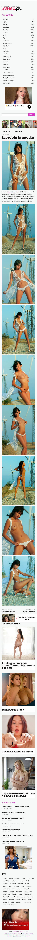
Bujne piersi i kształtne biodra (12, 818)
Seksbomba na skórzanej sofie (13, 824)
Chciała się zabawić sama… (18, 751)
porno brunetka (13, 192)
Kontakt (26, 932)
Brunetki (4, 131)
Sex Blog (20, 932)
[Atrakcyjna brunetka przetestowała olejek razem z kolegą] (18, 643)
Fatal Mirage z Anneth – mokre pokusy (16, 807)
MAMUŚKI (18, 934)
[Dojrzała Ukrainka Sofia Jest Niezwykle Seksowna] (18, 773)
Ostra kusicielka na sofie (11, 830)
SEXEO (15, 932)
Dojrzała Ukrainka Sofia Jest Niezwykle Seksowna (18, 795)
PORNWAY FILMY (18, 936)
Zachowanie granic (13, 709)
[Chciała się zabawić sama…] (18, 731)
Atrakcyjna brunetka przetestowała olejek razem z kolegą (18, 665)
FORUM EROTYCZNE (27, 934)
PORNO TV (10, 936)
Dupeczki (11, 131)
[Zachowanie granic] (18, 689)
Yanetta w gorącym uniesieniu (13, 841)
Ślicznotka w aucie (8, 612)
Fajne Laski (18, 131)
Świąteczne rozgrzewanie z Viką (14, 812)
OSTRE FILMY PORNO (9, 934)
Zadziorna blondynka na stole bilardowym (17, 835)
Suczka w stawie (29, 612)
